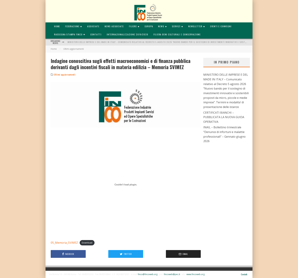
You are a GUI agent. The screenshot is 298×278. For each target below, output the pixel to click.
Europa (149, 26)
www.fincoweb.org (195, 274)
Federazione (72, 26)
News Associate (114, 26)
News (161, 26)
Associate (93, 26)
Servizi (176, 26)
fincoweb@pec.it (172, 274)
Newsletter (195, 26)
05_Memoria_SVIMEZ (64, 243)
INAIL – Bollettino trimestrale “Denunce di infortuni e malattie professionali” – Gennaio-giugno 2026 (224, 134)
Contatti (96, 34)
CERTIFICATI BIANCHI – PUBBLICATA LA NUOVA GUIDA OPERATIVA (223, 117)
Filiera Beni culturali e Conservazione (177, 34)
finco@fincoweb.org (147, 274)
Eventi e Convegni (221, 26)
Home (57, 26)
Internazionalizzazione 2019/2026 (127, 34)
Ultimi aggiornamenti (65, 74)
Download (87, 242)
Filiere (133, 26)
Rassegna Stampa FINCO (68, 34)
